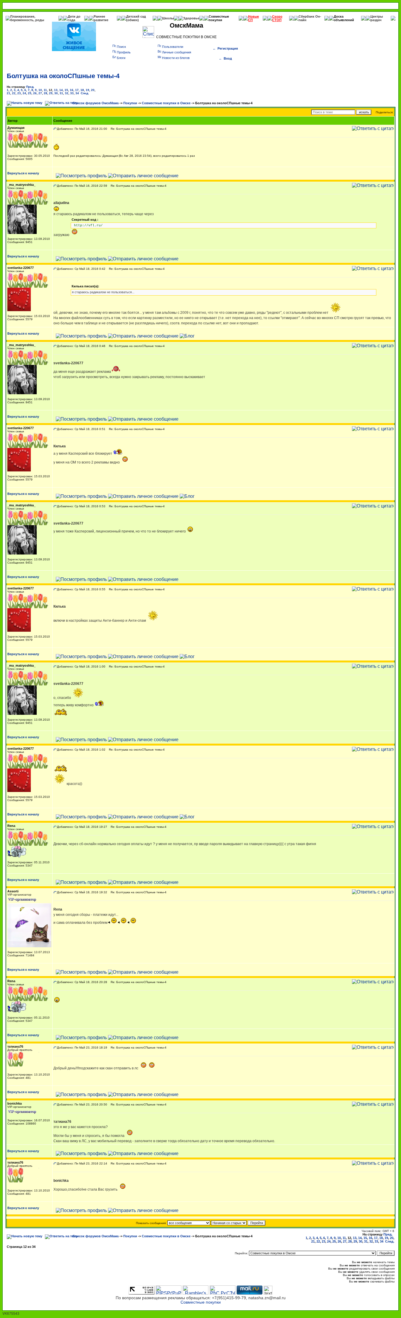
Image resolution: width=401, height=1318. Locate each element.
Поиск (121, 46)
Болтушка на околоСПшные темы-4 (63, 76)
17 (77, 90)
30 (56, 93)
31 (61, 93)
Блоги (121, 58)
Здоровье (191, 18)
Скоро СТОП (277, 18)
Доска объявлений (344, 18)
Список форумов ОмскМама (96, 103)
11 (45, 90)
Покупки (130, 103)
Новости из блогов (176, 58)
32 (66, 93)
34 (77, 93)
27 (40, 93)
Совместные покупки (219, 18)
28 (45, 93)
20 (93, 90)
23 (19, 93)
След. (85, 93)
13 (56, 90)
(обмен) (132, 20)
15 (66, 90)
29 (51, 93)
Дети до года (74, 18)
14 (61, 90)
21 (8, 93)
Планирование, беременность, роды (27, 18)
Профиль (124, 52)
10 (40, 90)
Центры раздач (376, 18)
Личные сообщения (176, 52)
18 (82, 90)
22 (14, 93)
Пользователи (172, 46)
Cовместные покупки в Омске (166, 103)
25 (29, 93)
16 (71, 90)
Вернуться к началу (23, 173)
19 (87, 90)
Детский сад (136, 16)
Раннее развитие (101, 18)
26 (35, 93)
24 (24, 93)
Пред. (30, 86)
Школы (168, 18)
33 (72, 93)
